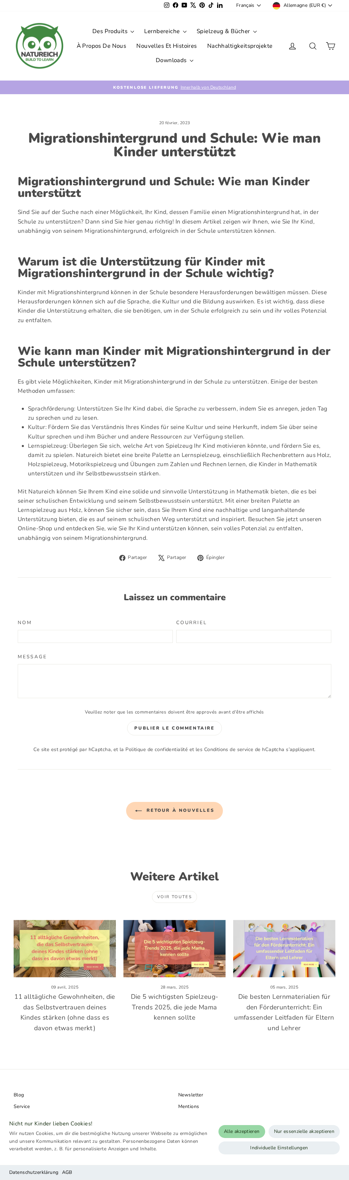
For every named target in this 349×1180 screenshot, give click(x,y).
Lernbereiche (162, 31)
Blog (19, 1095)
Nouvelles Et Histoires (166, 46)
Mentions (188, 1106)
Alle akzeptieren (242, 1131)
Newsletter (190, 1095)
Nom (25, 622)
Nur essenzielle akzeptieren (304, 1131)
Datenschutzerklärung (34, 1172)
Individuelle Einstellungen (279, 1148)
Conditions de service (229, 749)
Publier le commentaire (174, 728)
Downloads (172, 60)
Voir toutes (174, 897)
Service (22, 1106)
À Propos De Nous (101, 46)
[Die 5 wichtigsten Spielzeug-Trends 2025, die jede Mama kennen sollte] (174, 949)
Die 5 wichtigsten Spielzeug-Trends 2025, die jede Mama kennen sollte (174, 1007)
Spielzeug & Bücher (224, 31)
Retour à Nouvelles (179, 810)
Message (32, 656)
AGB (67, 1172)
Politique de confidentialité (156, 749)
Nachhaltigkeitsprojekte (240, 46)
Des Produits (110, 31)
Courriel (191, 622)
